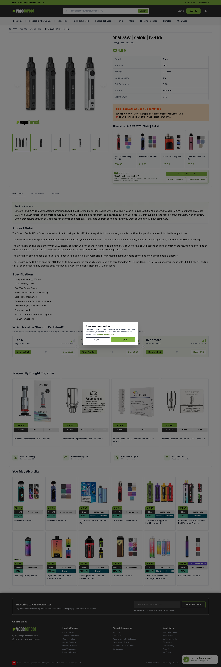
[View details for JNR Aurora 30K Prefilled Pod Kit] (94, 491)
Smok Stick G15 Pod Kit (189, 575)
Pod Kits (23, 29)
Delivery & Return (69, 645)
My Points (167, 652)
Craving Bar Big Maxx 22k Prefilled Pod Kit (91, 577)
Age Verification (69, 649)
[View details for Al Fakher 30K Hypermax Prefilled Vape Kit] (160, 491)
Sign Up (193, 11)
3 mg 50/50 (68, 352)
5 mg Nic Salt (23, 352)
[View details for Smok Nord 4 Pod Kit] (127, 547)
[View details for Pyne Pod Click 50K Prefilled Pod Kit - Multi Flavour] (192, 491)
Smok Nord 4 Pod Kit (122, 575)
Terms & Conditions (70, 636)
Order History (168, 645)
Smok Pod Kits (36, 29)
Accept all (123, 340)
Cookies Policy (68, 639)
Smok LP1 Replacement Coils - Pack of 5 (32, 438)
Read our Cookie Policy (106, 334)
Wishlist (166, 649)
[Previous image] (17, 83)
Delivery (55, 193)
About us (116, 632)
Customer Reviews (37, 193)
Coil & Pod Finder (170, 639)
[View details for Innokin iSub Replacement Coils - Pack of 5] (85, 400)
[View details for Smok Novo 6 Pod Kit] (61, 491)
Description (17, 193)
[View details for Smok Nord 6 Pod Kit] (28, 491)
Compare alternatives (197, 179)
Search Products (170, 632)
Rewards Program (70, 652)
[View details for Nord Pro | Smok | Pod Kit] (28, 547)
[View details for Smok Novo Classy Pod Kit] (127, 491)
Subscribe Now (193, 604)
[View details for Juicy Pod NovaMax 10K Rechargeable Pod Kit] (160, 547)
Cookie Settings (69, 642)
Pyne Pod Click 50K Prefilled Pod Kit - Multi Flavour (191, 521)
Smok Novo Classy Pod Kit (124, 520)
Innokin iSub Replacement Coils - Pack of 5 (83, 438)
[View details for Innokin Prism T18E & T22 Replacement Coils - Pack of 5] (135, 400)
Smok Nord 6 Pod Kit (23, 520)
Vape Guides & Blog (121, 642)
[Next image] (103, 83)
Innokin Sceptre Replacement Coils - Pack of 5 (183, 438)
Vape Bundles (168, 636)
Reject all (97, 340)
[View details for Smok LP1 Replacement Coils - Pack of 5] (36, 400)
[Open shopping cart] (206, 10)
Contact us (190, 3)
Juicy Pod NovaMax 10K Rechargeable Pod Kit (156, 577)
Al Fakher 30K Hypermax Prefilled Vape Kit (157, 521)
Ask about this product (186, 174)
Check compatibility (175, 179)
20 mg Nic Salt (154, 352)
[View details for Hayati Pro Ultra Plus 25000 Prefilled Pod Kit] (61, 547)
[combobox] (106, 11)
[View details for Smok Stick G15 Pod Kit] (192, 547)
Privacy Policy (68, 632)
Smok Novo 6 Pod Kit (56, 520)
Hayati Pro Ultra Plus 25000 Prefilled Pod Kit (59, 577)
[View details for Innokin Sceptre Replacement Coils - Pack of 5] (185, 400)
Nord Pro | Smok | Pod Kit (25, 575)
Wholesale (204, 3)
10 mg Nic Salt (88, 352)
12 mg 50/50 (198, 352)
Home (14, 29)
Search (143, 11)
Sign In (181, 11)
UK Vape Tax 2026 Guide (123, 645)
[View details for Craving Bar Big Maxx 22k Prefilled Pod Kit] (94, 547)
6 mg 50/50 (133, 352)
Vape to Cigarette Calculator (124, 639)
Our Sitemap (118, 649)
